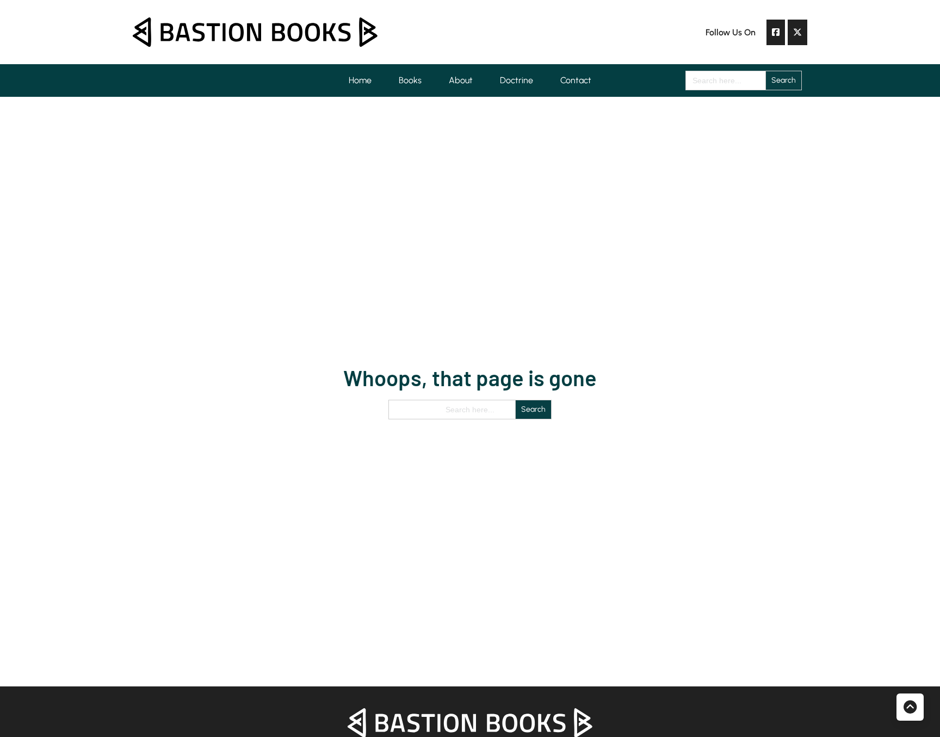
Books (410, 80)
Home (360, 80)
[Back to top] (910, 707)
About (461, 80)
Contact (575, 80)
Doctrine (516, 80)
